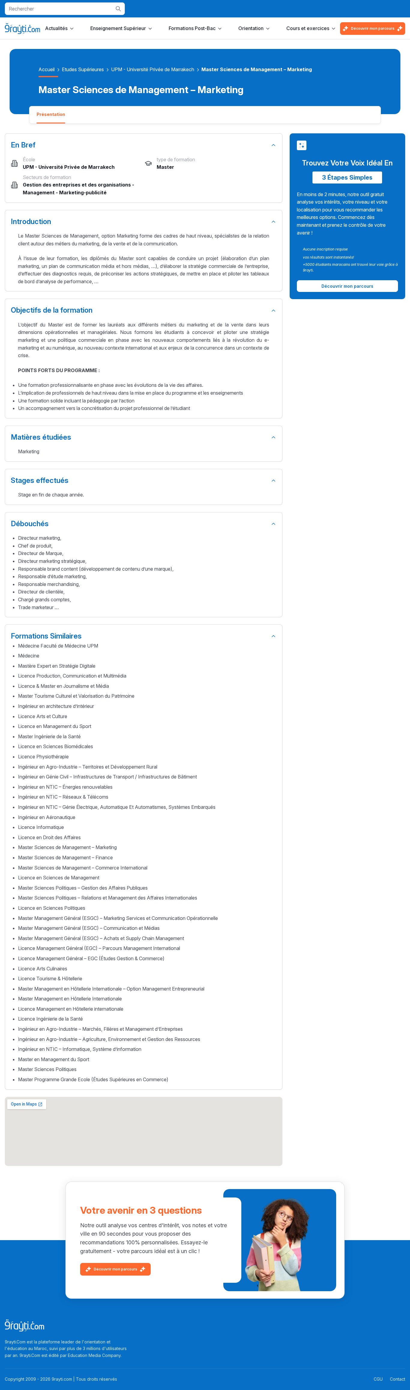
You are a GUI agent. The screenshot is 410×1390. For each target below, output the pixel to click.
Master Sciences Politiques (47, 1069)
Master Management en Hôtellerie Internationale (70, 999)
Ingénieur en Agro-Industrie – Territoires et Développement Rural (87, 767)
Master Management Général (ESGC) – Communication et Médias (89, 928)
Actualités (56, 28)
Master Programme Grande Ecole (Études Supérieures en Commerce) (93, 1079)
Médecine (28, 656)
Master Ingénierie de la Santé (49, 736)
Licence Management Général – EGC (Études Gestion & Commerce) (91, 958)
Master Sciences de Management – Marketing (67, 847)
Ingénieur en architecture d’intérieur (56, 706)
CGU (378, 1379)
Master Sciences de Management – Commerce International (82, 868)
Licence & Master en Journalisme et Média (63, 686)
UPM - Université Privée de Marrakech (152, 69)
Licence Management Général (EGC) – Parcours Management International (99, 948)
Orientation (251, 28)
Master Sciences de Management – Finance (65, 857)
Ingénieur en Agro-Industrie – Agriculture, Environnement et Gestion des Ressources (109, 1039)
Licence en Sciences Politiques (51, 908)
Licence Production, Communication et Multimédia (72, 676)
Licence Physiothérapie (43, 757)
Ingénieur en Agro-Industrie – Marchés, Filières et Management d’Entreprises (100, 1029)
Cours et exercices (307, 28)
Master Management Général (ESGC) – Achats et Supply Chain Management (101, 938)
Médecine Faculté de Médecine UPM (58, 646)
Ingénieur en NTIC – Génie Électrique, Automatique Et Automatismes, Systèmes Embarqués (117, 807)
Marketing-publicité (83, 193)
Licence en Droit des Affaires (49, 837)
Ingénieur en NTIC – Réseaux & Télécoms (63, 797)
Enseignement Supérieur (118, 28)
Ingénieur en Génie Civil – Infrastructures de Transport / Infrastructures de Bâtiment (107, 777)
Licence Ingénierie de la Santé (50, 1019)
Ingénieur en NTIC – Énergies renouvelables (65, 787)
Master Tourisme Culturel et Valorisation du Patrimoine (76, 696)
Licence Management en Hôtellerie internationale (70, 1009)
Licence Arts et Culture (42, 716)
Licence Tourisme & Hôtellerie (50, 979)
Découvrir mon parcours (372, 28)
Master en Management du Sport (53, 1059)
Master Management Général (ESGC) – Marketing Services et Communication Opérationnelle (118, 918)
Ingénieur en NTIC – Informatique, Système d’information (79, 1049)
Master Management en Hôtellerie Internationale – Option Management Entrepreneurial (111, 989)
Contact (397, 1379)
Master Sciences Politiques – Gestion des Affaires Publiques (83, 888)
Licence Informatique (41, 827)
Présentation (51, 114)
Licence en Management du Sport (54, 726)
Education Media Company (94, 1355)
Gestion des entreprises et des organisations (77, 185)
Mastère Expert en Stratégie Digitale (56, 666)
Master (165, 167)
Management (39, 193)
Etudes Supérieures (83, 69)
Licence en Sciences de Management (58, 878)
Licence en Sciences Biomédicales (55, 746)
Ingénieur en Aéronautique (46, 817)
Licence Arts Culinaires (42, 969)
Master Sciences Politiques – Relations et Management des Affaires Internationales (107, 898)
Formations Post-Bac (192, 28)
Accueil (46, 69)
